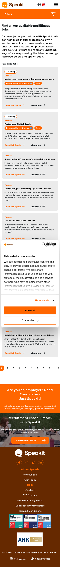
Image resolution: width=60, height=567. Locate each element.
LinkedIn (41, 462)
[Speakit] (13, 5)
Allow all (30, 310)
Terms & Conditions (30, 510)
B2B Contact (30, 495)
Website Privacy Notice (30, 500)
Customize (28, 320)
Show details (42, 300)
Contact (30, 490)
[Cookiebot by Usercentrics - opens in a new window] (42, 244)
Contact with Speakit (25, 440)
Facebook (19, 462)
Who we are (30, 474)
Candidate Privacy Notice (30, 505)
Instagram (26, 462)
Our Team (30, 479)
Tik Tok (33, 462)
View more (36, 105)
